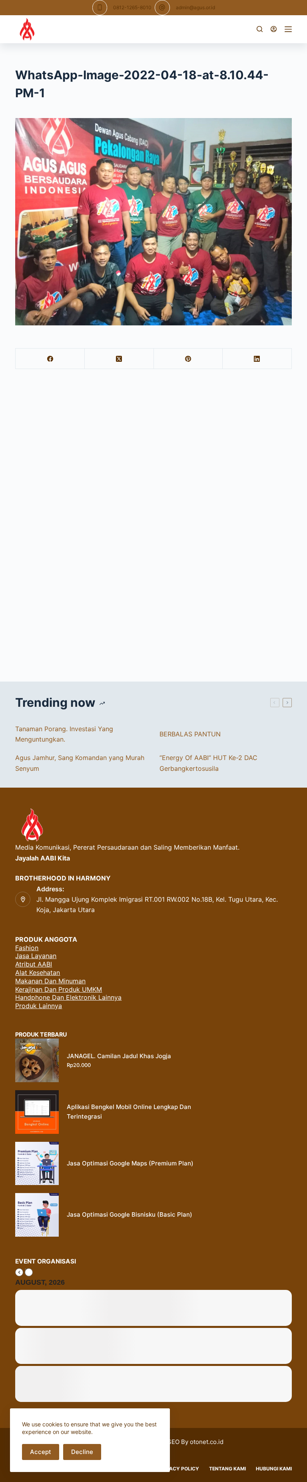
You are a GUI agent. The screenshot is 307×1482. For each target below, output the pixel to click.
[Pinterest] (188, 359)
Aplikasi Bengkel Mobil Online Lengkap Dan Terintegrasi (129, 1112)
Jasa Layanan (35, 956)
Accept (40, 1452)
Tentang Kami (227, 1469)
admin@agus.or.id (195, 7)
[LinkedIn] (257, 359)
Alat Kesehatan (37, 973)
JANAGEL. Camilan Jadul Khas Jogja (119, 1056)
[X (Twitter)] (119, 359)
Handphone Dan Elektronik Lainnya (68, 997)
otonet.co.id (206, 1442)
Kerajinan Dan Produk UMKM (58, 989)
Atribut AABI (33, 964)
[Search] (260, 29)
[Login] (274, 29)
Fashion (26, 948)
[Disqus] (153, 528)
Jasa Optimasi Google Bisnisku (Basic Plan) (129, 1214)
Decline (82, 1452)
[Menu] (288, 29)
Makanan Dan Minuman (50, 981)
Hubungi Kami (274, 1469)
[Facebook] (50, 359)
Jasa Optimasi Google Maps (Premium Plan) (130, 1163)
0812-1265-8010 (132, 7)
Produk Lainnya (38, 1006)
